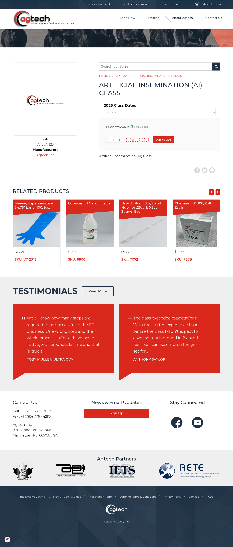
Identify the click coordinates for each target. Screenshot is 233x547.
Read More (97, 291)
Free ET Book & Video (67, 496)
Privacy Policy (172, 496)
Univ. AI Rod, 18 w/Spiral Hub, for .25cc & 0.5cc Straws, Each (141, 207)
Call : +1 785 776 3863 (137, 4)
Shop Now (120, 75)
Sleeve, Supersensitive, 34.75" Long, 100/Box (34, 205)
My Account (172, 4)
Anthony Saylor (149, 359)
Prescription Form (100, 496)
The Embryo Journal (33, 496)
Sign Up (116, 413)
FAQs (209, 496)
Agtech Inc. (45, 155)
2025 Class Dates (120, 105)
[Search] (216, 67)
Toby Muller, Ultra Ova (50, 359)
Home (103, 75)
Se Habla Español (98, 4)
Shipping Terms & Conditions (137, 496)
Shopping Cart (212, 4)
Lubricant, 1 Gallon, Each (89, 203)
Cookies (193, 496)
